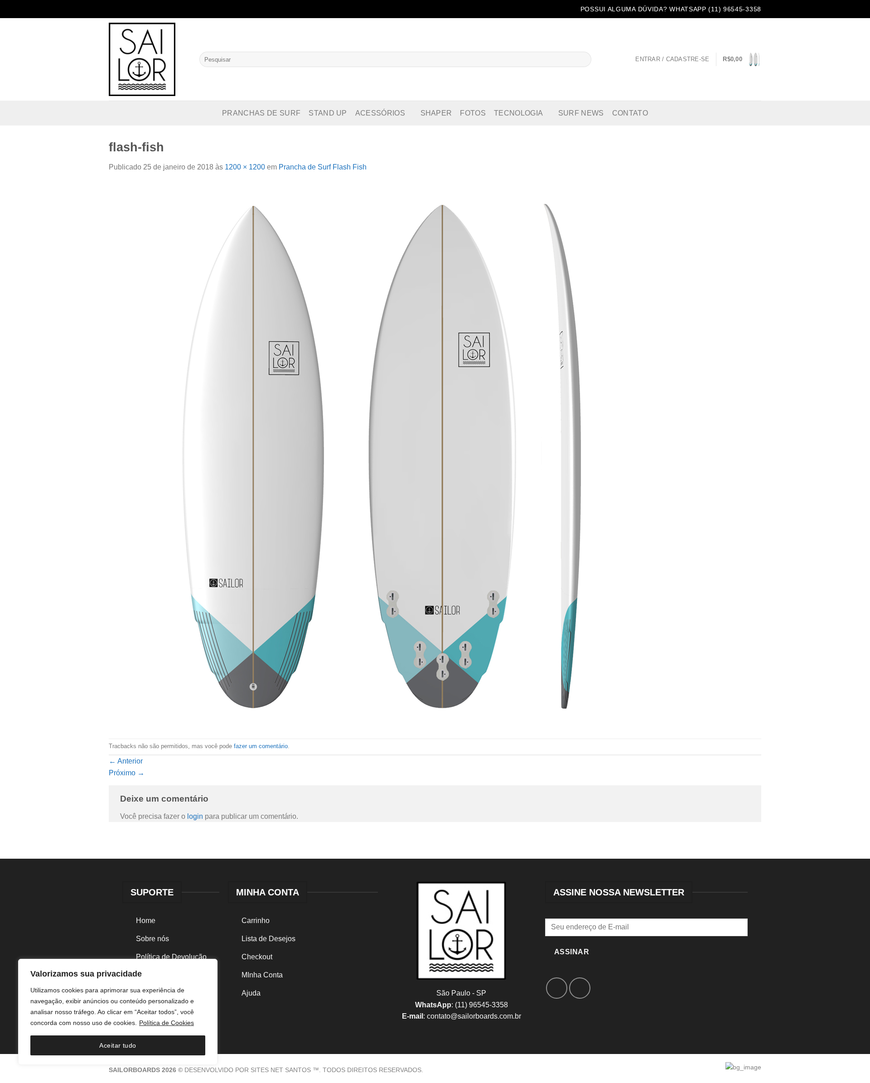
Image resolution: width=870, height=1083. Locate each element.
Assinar (571, 952)
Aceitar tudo (117, 1045)
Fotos (473, 113)
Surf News (581, 113)
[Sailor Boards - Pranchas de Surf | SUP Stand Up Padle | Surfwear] (147, 59)
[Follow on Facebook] (115, 10)
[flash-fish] (380, 455)
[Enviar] (582, 59)
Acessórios (380, 113)
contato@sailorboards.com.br (474, 1016)
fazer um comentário (261, 746)
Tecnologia (518, 113)
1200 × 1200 (245, 167)
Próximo (127, 773)
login (195, 816)
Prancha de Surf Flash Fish (323, 167)
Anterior (126, 761)
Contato (630, 113)
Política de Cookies (166, 1022)
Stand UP (328, 113)
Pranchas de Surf (261, 113)
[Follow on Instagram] (127, 10)
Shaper (436, 113)
